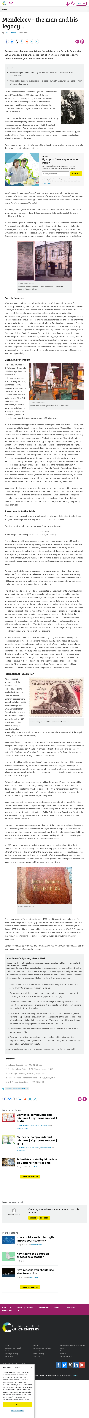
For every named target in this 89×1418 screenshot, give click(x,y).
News (62, 1348)
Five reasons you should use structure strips (35, 1271)
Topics (19, 1307)
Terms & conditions (66, 1356)
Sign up (75, 174)
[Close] (31, 1367)
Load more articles (30, 1177)
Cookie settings (17, 1411)
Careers (62, 1351)
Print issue (71, 1307)
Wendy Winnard (36, 1245)
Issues (30, 1307)
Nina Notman (35, 1167)
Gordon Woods (10, 33)
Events (7, 1351)
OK (17, 1404)
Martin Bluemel (24, 1125)
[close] (84, 37)
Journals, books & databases (42, 1348)
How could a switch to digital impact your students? (36, 1239)
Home (7, 1345)
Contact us (7, 1307)
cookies (75, 1375)
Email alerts (7, 1310)
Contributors (43, 1307)
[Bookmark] (82, 41)
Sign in (33, 1218)
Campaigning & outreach (13, 1348)
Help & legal (9, 1356)
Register (44, 1218)
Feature (5, 9)
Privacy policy (37, 1356)
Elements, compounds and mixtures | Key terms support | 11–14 (37, 1140)
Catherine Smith (22, 1128)
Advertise (63, 1354)
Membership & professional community (72, 1345)
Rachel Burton (34, 1125)
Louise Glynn (44, 1125)
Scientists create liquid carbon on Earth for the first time (37, 1161)
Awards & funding (38, 1354)
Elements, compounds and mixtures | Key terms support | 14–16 (37, 1118)
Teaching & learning (11, 1354)
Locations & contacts (39, 1351)
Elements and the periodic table (17, 1089)
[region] (17, 1391)
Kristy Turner (33, 1277)
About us (57, 1307)
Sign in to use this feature (73, 37)
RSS (19, 1310)
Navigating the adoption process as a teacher (33, 1255)
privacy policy (46, 183)
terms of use (77, 179)
